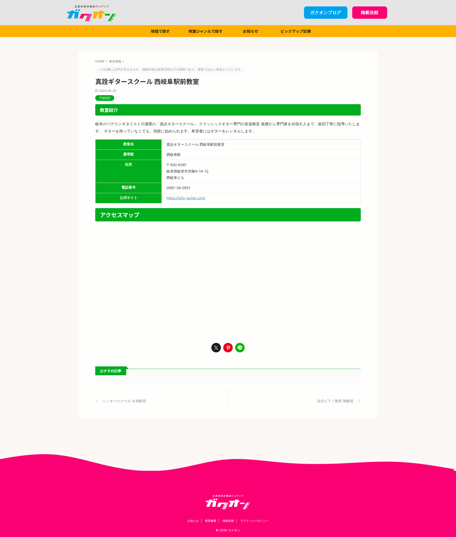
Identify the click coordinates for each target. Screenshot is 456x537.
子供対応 (104, 98)
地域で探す (160, 31)
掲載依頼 (228, 521)
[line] (240, 347)
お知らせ (250, 31)
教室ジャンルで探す (206, 31)
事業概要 (210, 521)
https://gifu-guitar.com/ (185, 198)
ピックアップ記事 (295, 31)
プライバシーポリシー (254, 521)
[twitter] (216, 347)
